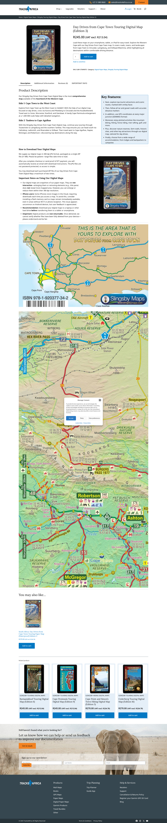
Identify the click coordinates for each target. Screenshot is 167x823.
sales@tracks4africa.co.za (121, 2)
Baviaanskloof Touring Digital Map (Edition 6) (34, 700)
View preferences (94, 418)
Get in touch (27, 746)
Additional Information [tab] (44, 83)
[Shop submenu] (61, 8)
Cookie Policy (78, 423)
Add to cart (88, 56)
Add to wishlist (79, 62)
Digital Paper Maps (30, 17)
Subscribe (26, 765)
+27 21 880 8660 (98, 2)
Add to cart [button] (26, 646)
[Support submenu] (96, 8)
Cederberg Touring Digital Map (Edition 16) (131, 700)
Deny (82, 418)
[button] (100, 400)
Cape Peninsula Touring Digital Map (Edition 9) (64, 700)
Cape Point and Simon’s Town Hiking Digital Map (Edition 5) (98, 702)
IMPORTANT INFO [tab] (79, 83)
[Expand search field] (145, 9)
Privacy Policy (87, 423)
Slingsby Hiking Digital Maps (97, 695)
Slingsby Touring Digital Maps (47, 17)
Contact (141, 2)
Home (21, 17)
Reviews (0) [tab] (63, 83)
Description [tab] (25, 83)
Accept (71, 418)
